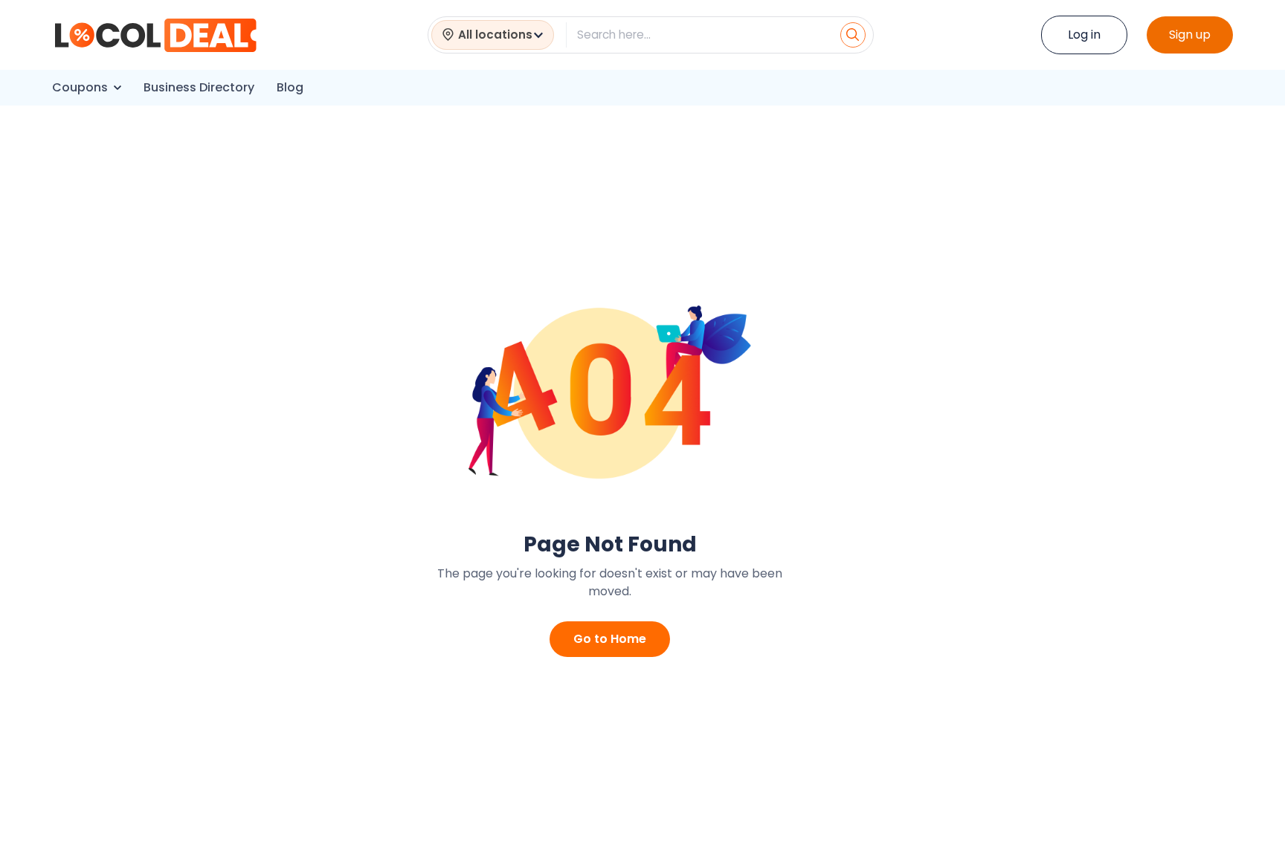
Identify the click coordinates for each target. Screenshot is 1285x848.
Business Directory (199, 87)
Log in (1084, 34)
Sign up (1190, 34)
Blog (290, 87)
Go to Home (609, 638)
